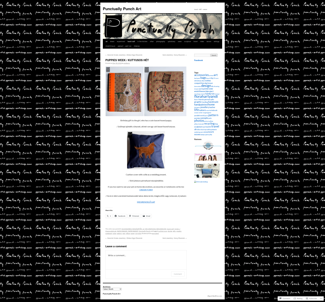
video (202, 41)
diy (212, 86)
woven (209, 41)
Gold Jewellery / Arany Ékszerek (174, 55)
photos (199, 120)
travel (195, 41)
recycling (138, 233)
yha (210, 134)
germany (207, 99)
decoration (197, 86)
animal (211, 75)
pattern (119, 233)
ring (216, 124)
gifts (174, 231)
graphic (178, 231)
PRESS (137, 46)
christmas (197, 81)
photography (160, 41)
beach (208, 78)
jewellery (205, 107)
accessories (201, 75)
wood (206, 132)
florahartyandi (206, 96)
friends (201, 99)
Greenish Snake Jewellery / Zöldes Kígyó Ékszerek (123, 55)
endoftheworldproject (204, 91)
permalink (155, 233)
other (152, 41)
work (211, 132)
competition (199, 83)
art (107, 41)
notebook (108, 233)
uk (195, 129)
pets (124, 233)
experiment (121, 41)
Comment (178, 274)
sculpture (187, 41)
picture (206, 121)
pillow (128, 233)
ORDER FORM (146, 190)
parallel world (199, 115)
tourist (208, 127)
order (114, 233)
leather (212, 107)
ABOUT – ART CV (124, 46)
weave (214, 129)
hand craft (131, 41)
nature (202, 110)
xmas (203, 134)
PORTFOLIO (110, 46)
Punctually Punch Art (122, 8)
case (216, 78)
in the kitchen (142, 41)
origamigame (207, 112)
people (204, 118)
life (196, 110)
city (203, 81)
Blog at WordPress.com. (215, 296)
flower (196, 99)
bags (203, 77)
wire (202, 132)
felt (213, 94)
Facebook (198, 60)
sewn (180, 41)
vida (198, 129)
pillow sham (197, 124)
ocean (196, 113)
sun (204, 127)
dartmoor (209, 83)
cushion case (162, 231)
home (211, 104)
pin (203, 124)
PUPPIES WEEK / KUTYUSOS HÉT (127, 60)
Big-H (213, 78)
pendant (197, 118)
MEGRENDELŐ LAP (146, 202)
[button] (124, 91)
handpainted (201, 104)
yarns (207, 135)
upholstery (171, 41)
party (206, 115)
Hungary (197, 107)
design (170, 231)
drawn (112, 41)
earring (201, 89)
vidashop (203, 129)
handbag (205, 102)
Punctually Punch (144, 231)
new (207, 110)
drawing (216, 86)
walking (209, 129)
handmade (213, 101)
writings (216, 41)
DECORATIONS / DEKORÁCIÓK (155, 229)
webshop (197, 132)
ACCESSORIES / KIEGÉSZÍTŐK (132, 229)
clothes (207, 80)
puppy (132, 233)
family (208, 93)
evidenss (127, 63)
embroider (208, 89)
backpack (197, 78)
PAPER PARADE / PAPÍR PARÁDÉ (127, 231)
